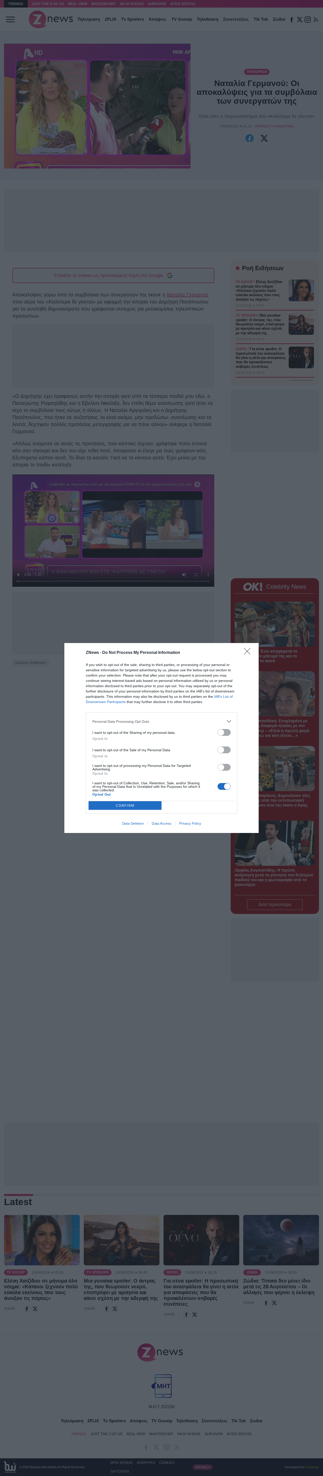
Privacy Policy (190, 823)
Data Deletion (133, 823)
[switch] (224, 732)
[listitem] (161, 721)
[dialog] (161, 738)
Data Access (161, 823)
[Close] (249, 653)
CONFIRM (125, 805)
